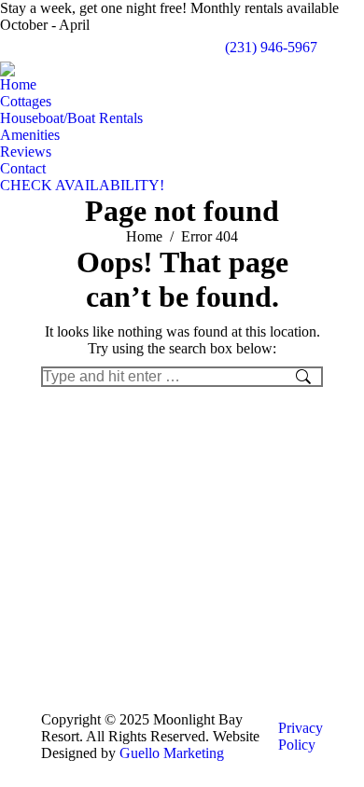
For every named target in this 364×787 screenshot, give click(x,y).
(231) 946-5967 (271, 47)
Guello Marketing (171, 753)
